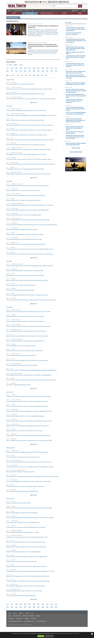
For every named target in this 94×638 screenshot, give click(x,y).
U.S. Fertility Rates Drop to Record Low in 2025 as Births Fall (21, 355)
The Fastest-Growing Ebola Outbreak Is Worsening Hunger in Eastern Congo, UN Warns (76, 96)
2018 (43, 68)
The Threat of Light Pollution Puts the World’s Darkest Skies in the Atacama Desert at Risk (28, 311)
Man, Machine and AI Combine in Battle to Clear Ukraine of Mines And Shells (25, 275)
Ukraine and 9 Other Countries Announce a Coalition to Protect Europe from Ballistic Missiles (29, 159)
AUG (18, 75)
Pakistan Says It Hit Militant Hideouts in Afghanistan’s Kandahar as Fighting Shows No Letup (29, 411)
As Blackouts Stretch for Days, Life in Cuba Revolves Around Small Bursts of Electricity (75, 65)
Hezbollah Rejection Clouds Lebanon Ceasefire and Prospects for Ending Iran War (26, 244)
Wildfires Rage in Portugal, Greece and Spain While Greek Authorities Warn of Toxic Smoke (28, 174)
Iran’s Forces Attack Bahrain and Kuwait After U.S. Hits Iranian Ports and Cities (25, 144)
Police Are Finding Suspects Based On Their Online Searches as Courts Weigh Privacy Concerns (29, 462)
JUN (26, 75)
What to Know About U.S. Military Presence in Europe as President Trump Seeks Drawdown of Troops (30, 300)
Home (9, 613)
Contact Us (27, 10)
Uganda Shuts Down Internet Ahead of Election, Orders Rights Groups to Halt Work (26, 566)
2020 (34, 68)
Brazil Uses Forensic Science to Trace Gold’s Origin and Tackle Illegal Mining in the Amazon (76, 76)
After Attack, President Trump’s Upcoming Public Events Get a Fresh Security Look (26, 331)
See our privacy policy (75, 633)
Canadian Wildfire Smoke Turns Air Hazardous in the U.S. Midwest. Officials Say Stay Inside (28, 149)
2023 (21, 68)
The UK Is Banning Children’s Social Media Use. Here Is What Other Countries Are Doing (27, 219)
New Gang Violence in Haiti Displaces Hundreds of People (20, 290)
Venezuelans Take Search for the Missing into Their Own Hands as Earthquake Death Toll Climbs (29, 205)
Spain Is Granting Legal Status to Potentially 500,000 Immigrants (22, 512)
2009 (29, 71)
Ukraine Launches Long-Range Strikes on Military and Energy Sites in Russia (25, 234)
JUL (22, 75)
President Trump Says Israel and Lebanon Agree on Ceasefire (21, 345)
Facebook (76, 10)
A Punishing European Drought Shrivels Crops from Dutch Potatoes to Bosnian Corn (76, 57)
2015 (56, 68)
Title (11, 64)
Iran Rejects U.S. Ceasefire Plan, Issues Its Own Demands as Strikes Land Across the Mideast (28, 396)
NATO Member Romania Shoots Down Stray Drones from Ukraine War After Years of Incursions (29, 125)
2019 (38, 68)
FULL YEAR (12, 75)
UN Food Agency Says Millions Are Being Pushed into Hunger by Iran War (24, 239)
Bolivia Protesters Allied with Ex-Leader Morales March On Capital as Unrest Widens (27, 280)
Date (21, 64)
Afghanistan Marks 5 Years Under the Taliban (75, 52)
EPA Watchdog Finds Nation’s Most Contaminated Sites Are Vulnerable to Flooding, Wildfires (28, 375)
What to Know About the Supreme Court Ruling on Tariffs (20, 471)
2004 (52, 71)
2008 (34, 71)
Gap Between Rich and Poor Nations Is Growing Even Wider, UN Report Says (24, 350)
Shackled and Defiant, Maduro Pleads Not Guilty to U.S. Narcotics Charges (24, 590)
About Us (9, 10)
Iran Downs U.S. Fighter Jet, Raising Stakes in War (18, 384)
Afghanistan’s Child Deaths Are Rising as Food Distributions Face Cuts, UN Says (25, 93)
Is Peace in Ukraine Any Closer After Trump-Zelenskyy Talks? (21, 595)
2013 (12, 71)
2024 (16, 68)
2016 (52, 68)
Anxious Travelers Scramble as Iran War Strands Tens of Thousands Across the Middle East (28, 435)
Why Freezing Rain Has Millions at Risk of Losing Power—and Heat (22, 532)
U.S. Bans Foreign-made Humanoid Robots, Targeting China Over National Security (26, 110)
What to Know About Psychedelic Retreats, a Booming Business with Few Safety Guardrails (28, 326)
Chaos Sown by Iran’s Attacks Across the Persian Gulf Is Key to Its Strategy (24, 430)
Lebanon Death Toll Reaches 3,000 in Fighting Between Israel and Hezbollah (24, 270)
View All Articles (76, 148)
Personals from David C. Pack (47, 13)
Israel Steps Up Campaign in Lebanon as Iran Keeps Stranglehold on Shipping (25, 416)
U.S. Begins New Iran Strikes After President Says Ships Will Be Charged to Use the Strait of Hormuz (30, 164)
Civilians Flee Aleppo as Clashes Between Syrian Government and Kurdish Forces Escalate (28, 581)
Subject (15, 64)
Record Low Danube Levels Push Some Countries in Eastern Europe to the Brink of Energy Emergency (30, 98)
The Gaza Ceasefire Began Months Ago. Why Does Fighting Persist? (22, 491)
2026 (7, 68)
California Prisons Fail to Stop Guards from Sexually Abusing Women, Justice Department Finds (29, 89)
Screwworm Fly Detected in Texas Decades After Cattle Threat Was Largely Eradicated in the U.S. (29, 249)
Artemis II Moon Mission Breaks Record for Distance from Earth (22, 365)
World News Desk (30, 13)
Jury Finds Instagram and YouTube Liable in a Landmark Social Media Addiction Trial (27, 401)
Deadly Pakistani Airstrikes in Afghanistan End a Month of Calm (21, 229)
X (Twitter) (83, 10)
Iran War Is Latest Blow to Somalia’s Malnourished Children (21, 285)
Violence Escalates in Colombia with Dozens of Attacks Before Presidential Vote (25, 321)
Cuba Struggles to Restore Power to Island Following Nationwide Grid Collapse (25, 169)
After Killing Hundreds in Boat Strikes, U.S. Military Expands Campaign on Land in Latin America (76, 41)
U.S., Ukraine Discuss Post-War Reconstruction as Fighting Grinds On (22, 457)
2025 (12, 68)
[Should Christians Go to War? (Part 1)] (76, 165)
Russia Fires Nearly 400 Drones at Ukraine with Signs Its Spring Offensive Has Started (27, 406)
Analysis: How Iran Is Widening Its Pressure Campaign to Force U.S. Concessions (74, 101)
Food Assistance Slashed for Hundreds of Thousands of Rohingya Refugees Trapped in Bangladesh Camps (31, 370)
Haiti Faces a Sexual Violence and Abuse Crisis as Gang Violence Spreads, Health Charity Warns (29, 508)
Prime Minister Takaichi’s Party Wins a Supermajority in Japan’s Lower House (25, 486)
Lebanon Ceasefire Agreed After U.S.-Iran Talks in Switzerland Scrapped (23, 215)
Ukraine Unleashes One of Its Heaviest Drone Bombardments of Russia (23, 200)
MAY (30, 75)
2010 (25, 71)
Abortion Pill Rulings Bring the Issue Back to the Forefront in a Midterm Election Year (27, 295)
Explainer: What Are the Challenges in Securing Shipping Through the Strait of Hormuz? (27, 425)
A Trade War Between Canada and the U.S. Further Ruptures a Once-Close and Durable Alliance (75, 29)
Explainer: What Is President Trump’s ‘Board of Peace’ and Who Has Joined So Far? (26, 547)
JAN (46, 75)
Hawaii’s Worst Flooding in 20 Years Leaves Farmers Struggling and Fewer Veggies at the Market (29, 265)
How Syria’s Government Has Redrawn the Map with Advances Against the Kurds (26, 542)
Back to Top (33, 102)
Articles (14, 13)
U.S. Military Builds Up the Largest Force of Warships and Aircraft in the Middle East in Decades (29, 467)
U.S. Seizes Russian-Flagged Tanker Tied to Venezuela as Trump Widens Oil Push (25, 586)
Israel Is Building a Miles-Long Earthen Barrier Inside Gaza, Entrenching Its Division (26, 135)
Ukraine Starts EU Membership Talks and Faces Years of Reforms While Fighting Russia (27, 210)
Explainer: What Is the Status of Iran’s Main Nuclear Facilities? (21, 561)
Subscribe (80, 13)
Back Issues (64, 13)
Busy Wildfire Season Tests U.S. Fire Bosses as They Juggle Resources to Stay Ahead (26, 154)
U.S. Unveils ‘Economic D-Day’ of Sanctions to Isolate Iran (20, 84)
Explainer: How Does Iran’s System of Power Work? (18, 503)
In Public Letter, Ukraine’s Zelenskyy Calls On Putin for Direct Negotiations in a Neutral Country (29, 254)
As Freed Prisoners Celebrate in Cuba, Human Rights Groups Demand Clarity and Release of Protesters (31, 380)
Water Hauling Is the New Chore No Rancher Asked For (74, 132)
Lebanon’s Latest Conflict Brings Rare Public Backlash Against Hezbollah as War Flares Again (28, 421)
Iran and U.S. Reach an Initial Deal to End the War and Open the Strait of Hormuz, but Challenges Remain (31, 224)
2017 (47, 68)
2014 (7, 71)
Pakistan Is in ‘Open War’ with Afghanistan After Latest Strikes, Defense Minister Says (27, 452)
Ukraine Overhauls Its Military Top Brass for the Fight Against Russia (76, 144)
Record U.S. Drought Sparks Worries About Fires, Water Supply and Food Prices (25, 341)
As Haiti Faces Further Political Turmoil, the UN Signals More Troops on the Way (25, 527)
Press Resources (19, 618)
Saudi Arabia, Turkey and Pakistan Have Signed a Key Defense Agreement (76, 72)
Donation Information (18, 10)
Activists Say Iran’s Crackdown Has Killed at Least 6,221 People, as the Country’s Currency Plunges (30, 517)
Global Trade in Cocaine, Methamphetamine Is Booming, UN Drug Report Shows (25, 195)
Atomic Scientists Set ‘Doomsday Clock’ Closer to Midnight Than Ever (23, 522)
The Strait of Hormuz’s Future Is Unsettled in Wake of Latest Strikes (22, 190)
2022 (25, 68)
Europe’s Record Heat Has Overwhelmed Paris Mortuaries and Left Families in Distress (27, 185)
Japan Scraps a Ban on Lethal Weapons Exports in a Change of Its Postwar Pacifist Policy (27, 336)
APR (34, 75)
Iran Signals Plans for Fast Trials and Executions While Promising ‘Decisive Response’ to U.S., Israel (30, 571)
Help (32, 10)
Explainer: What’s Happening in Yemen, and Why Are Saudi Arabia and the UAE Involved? (28, 576)
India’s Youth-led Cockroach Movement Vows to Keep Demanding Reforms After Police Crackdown (30, 139)
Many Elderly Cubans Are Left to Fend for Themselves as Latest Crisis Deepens (25, 316)
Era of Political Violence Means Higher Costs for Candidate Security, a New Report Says (27, 360)
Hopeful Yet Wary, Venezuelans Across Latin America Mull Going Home (23, 551)
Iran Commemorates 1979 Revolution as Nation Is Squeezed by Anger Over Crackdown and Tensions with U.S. (32, 476)
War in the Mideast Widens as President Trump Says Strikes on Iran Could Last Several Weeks (29, 440)
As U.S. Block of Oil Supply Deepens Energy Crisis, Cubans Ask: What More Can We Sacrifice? (28, 481)
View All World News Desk (76, 152)
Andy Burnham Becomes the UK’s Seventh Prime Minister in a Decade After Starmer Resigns (28, 130)
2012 (16, 71)
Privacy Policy (11, 618)
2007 (38, 71)
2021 (29, 68)
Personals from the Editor (28, 615)
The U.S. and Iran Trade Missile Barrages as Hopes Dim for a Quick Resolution (76, 113)
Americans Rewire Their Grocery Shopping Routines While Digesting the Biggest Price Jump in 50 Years (31, 115)
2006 (43, 71)
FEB (42, 75)
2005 (47, 71)
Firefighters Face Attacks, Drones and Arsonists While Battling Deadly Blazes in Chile (27, 537)
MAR (38, 75)
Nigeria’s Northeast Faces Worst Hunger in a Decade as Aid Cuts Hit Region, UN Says (26, 556)
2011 (21, 71)
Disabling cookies (49, 636)
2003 (56, 71)
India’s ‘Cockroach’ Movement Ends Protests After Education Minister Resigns (25, 120)
